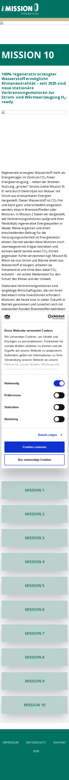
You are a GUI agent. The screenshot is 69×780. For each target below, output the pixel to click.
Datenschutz (36, 742)
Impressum (10, 742)
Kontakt (59, 742)
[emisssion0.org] (19, 9)
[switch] (59, 395)
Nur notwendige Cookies (34, 459)
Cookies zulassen (34, 447)
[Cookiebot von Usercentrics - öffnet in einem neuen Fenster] (49, 317)
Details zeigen (47, 434)
